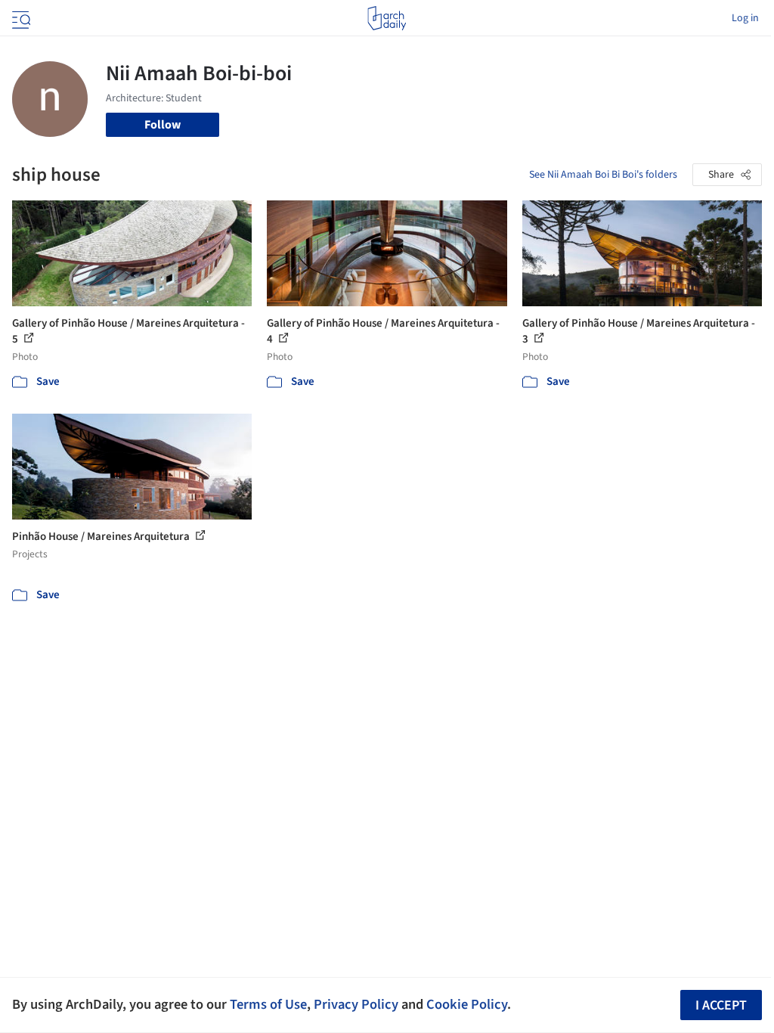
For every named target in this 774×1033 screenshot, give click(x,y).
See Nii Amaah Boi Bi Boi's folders (603, 174)
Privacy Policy (356, 1004)
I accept (721, 1005)
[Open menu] (19, 18)
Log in (745, 18)
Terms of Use (268, 1004)
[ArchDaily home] (386, 18)
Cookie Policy (466, 1004)
